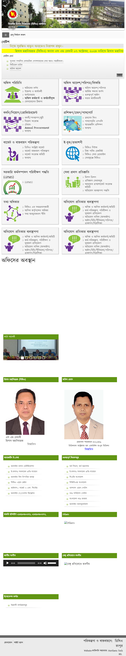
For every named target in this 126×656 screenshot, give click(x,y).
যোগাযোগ (8, 642)
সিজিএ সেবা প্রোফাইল (95, 154)
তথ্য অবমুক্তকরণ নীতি (35, 214)
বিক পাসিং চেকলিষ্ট (94, 151)
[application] (31, 563)
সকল (119, 75)
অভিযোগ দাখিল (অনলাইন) (97, 217)
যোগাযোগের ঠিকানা (33, 101)
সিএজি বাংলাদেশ (76, 477)
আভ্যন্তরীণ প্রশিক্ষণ (93, 124)
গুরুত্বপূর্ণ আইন (92, 95)
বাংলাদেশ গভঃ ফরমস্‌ (78, 498)
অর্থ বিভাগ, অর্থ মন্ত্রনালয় (79, 466)
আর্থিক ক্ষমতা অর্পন (94, 91)
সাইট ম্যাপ (18, 642)
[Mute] (45, 563)
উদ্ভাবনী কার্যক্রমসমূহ (19, 605)
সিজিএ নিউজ (91, 147)
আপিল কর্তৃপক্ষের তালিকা (36, 210)
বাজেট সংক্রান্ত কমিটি (35, 154)
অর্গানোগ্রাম (30, 95)
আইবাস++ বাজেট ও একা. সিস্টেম (24, 487)
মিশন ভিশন (90, 177)
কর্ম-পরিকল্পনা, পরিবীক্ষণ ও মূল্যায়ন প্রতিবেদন (98, 212)
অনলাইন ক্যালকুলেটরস (79, 504)
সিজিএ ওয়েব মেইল (18, 482)
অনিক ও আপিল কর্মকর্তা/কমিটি (100, 207)
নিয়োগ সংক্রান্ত (31, 121)
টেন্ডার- (28, 124)
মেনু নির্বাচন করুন (17, 35)
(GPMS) (29, 182)
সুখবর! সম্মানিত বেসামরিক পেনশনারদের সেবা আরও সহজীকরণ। (36, 61)
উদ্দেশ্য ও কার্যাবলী (33, 91)
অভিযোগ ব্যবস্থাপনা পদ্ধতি (97, 190)
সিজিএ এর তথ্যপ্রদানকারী (37, 207)
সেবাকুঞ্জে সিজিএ (92, 158)
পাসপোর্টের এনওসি (94, 121)
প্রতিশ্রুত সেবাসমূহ (93, 180)
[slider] (52, 563)
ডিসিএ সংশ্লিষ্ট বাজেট (34, 147)
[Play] (7, 563)
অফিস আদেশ (15, 68)
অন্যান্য (28, 131)
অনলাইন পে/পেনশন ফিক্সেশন (23, 493)
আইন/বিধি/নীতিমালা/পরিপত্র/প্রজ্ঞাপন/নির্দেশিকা (99, 222)
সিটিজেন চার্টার (16, 65)
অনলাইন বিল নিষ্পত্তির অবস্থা (22, 477)
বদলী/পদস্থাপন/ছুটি (34, 117)
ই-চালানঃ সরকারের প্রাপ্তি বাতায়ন (24, 471)
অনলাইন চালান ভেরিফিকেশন (22, 466)
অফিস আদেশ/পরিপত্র (95, 88)
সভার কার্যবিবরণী (93, 98)
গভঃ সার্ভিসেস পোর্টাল (78, 493)
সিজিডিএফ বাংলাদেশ (78, 482)
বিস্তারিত (21, 444)
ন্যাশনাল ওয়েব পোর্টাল (78, 487)
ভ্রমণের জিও (90, 117)
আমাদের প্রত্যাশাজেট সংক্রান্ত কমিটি (98, 186)
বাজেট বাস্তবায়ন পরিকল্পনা (37, 151)
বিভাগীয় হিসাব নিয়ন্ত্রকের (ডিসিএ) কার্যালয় (27, 24)
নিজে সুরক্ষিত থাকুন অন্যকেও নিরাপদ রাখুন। (30, 46)
